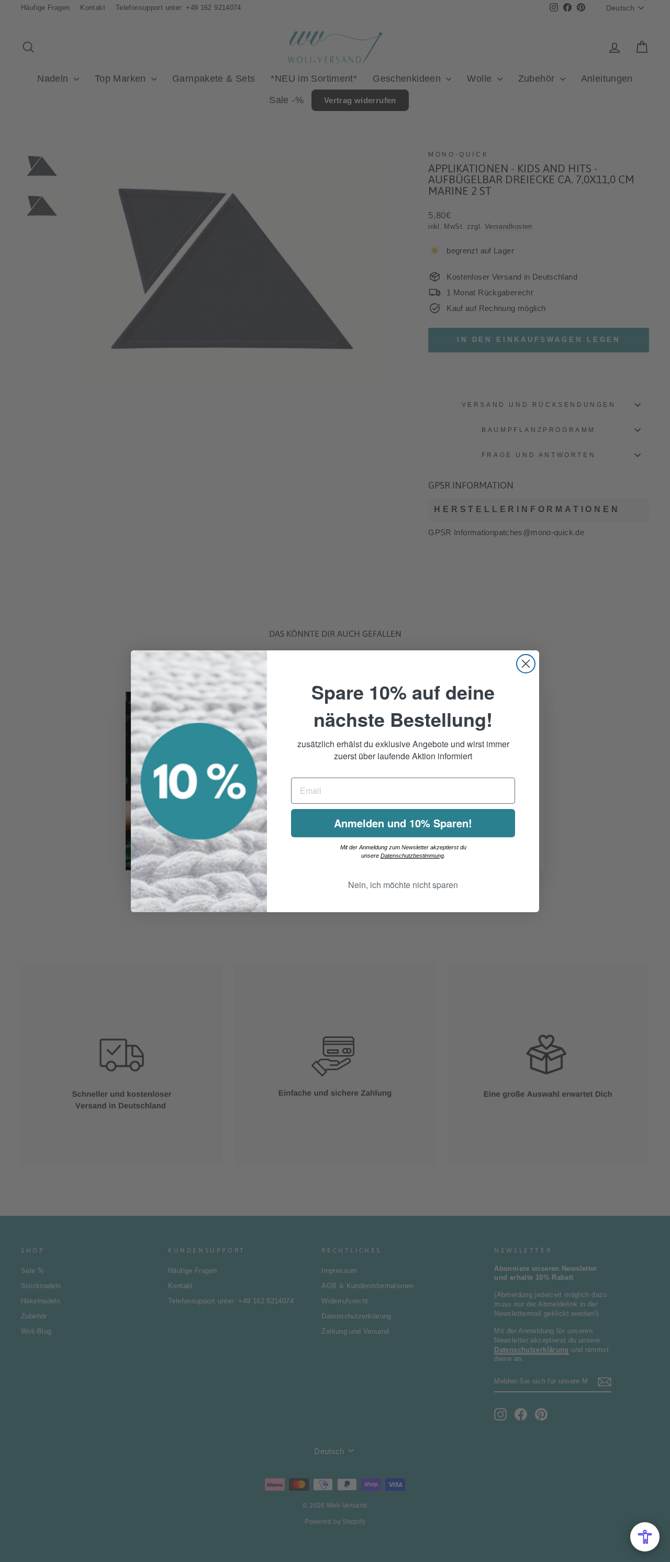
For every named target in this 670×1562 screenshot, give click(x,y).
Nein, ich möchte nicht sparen (403, 885)
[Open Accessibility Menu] (645, 1537)
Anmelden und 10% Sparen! (403, 822)
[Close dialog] (526, 664)
